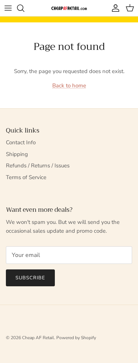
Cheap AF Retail (38, 338)
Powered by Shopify (76, 338)
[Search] (24, 8)
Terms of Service (26, 177)
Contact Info (21, 142)
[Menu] (8, 8)
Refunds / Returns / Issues (38, 165)
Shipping (17, 154)
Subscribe (30, 278)
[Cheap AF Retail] (69, 8)
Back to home (69, 85)
